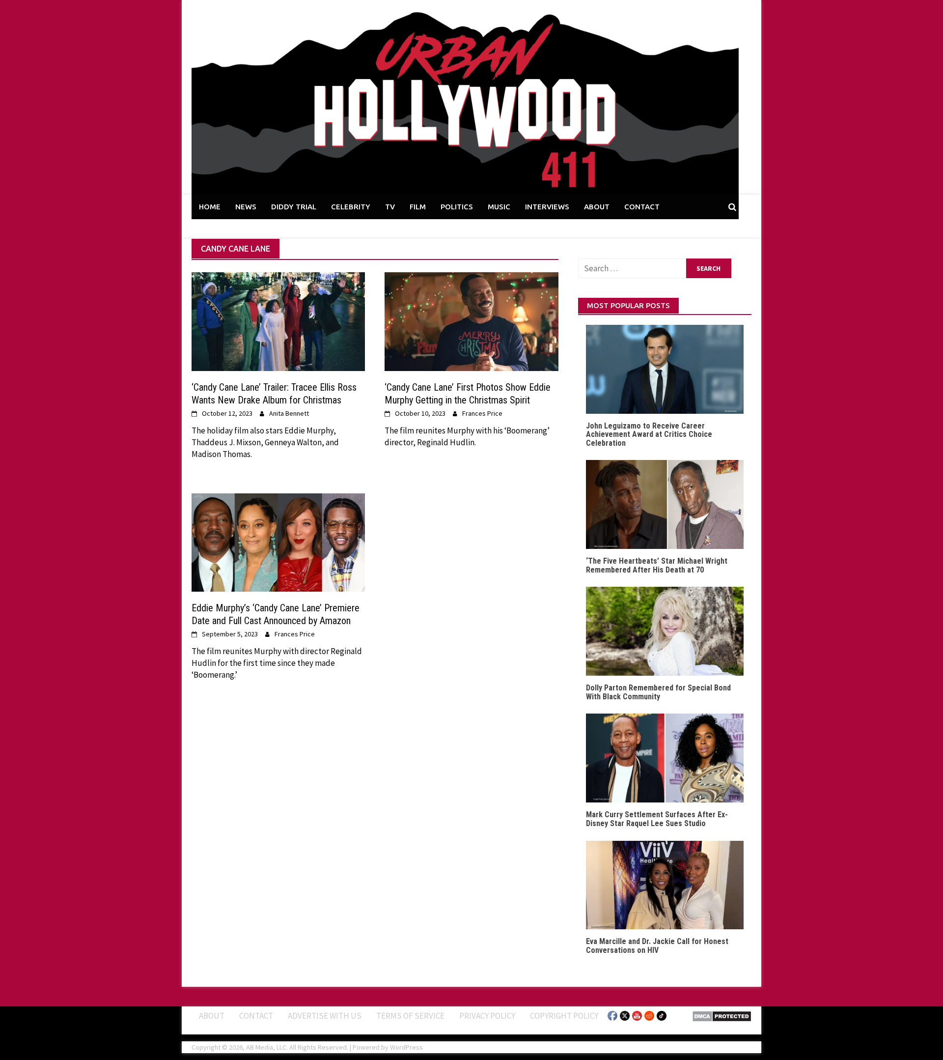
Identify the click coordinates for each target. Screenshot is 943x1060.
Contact (256, 1015)
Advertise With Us (324, 1015)
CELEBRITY (350, 206)
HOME (210, 206)
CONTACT (642, 206)
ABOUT (597, 206)
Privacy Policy (487, 1015)
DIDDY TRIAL (293, 206)
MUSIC (499, 206)
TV (390, 206)
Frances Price (482, 413)
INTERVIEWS (547, 206)
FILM (418, 206)
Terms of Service (410, 1015)
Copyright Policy (564, 1015)
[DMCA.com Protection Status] (721, 1015)
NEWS (245, 206)
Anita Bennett (289, 413)
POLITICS (457, 206)
